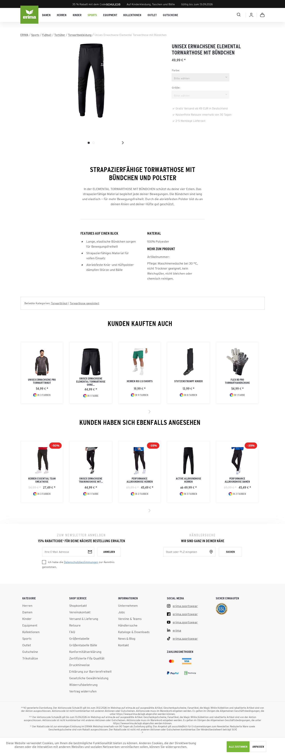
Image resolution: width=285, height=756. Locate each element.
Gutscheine (30, 651)
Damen (27, 612)
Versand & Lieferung (83, 618)
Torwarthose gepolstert (84, 303)
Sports (26, 638)
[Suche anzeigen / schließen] (225, 14)
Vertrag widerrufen (83, 691)
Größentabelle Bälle (83, 645)
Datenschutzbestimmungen (81, 562)
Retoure (75, 625)
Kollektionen (31, 632)
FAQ (72, 632)
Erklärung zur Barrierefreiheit (90, 671)
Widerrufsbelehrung (83, 684)
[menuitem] (46, 15)
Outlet (26, 645)
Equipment (29, 625)
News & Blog (126, 638)
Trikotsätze (30, 658)
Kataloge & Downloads (133, 632)
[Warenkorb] (262, 15)
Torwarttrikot (59, 303)
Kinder (27, 618)
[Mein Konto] (251, 15)
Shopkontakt (78, 605)
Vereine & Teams (130, 618)
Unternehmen (128, 605)
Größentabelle (79, 638)
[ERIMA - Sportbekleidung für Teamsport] (29, 15)
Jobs (121, 612)
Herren (27, 605)
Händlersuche (127, 625)
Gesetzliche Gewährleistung (88, 678)
